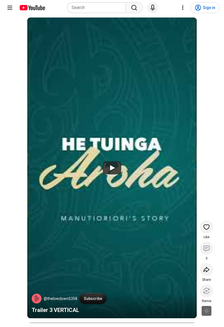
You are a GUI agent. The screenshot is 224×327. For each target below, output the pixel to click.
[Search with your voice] (152, 7)
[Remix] (206, 290)
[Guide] (10, 7)
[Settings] (182, 7)
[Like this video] (206, 226)
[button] (37, 298)
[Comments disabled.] (206, 248)
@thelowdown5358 (60, 298)
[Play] (112, 167)
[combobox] (98, 7)
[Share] (206, 269)
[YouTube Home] (32, 7)
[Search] (134, 7)
